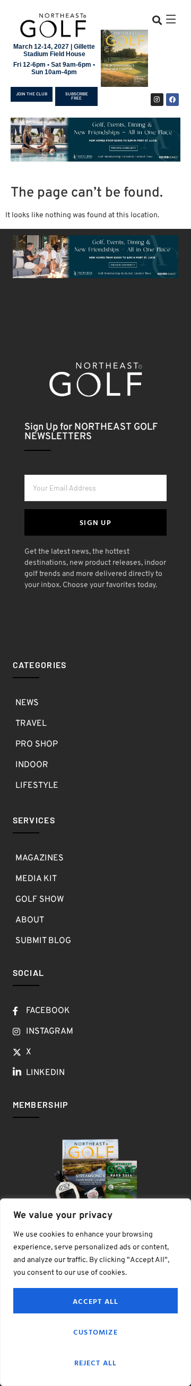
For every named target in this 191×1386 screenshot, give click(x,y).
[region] (95, 1292)
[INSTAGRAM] (157, 99)
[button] (157, 20)
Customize (95, 1331)
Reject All (95, 1362)
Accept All (96, 1301)
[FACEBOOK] (172, 99)
